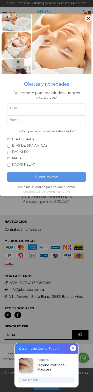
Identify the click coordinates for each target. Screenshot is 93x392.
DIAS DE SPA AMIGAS (30, 145)
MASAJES (20, 158)
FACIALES (20, 152)
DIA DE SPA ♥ (23, 139)
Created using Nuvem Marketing (46, 191)
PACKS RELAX (23, 164)
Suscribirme (46, 177)
